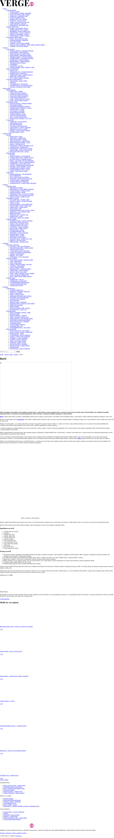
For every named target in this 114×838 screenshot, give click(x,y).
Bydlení (5, 184)
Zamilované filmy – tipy (16, 326)
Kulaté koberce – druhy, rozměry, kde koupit (22, 195)
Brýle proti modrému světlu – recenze (20, 308)
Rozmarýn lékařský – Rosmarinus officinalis (21, 50)
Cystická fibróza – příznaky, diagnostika (20, 13)
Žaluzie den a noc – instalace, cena (19, 214)
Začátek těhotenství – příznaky (18, 23)
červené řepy (20, 419)
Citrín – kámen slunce (16, 261)
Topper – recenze (14, 202)
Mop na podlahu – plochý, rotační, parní (20, 205)
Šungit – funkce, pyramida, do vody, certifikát (22, 273)
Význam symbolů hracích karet (18, 284)
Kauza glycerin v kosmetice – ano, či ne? (21, 118)
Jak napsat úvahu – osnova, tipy (18, 309)
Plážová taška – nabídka (16, 91)
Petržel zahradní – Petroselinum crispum (20, 55)
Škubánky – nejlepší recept (10, 816)
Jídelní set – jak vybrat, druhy (18, 240)
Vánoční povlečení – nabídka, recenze (20, 190)
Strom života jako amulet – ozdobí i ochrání (21, 248)
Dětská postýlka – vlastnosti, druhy (19, 242)
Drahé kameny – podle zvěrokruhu (19, 270)
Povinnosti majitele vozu (16, 290)
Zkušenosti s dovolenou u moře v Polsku (20, 296)
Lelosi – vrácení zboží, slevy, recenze (20, 99)
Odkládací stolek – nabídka (17, 235)
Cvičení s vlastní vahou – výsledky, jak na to (21, 157)
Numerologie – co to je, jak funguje (19, 257)
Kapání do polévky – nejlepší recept (12, 791)
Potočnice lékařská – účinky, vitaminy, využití (22, 67)
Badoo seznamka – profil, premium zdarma (21, 318)
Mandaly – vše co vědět (16, 255)
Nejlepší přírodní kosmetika (17, 112)
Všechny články (4, 780)
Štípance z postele (14, 11)
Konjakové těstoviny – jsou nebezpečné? (21, 174)
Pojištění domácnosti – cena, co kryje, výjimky (22, 210)
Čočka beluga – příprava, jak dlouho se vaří (21, 145)
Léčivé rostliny (11, 49)
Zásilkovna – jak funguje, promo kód (20, 291)
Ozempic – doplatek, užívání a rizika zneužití (22, 165)
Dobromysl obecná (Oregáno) (18, 63)
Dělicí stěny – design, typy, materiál (19, 217)
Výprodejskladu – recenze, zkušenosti (20, 335)
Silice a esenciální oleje (13, 69)
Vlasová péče (10, 120)
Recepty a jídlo (7, 133)
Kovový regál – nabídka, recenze (18, 228)
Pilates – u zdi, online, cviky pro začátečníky (21, 160)
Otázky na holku (14, 306)
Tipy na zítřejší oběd (15, 175)
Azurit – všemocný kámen (17, 267)
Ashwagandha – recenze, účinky (18, 81)
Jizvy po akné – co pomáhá (17, 111)
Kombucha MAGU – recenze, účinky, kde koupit (23, 183)
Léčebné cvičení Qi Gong (17, 249)
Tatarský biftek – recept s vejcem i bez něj (21, 150)
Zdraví (5, 8)
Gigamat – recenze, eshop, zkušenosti (20, 336)
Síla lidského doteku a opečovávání (12, 787)
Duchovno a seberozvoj (13, 245)
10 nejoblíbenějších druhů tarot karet (19, 282)
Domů (1, 354)
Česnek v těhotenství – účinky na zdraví (13, 793)
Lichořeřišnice (14, 64)
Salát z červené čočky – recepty (18, 139)
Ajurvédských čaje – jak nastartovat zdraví (21, 85)
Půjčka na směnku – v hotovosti (18, 315)
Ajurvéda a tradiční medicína (14, 79)
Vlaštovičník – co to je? (16, 66)
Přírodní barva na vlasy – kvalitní (18, 129)
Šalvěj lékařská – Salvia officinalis (19, 52)
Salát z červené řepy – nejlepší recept (19, 141)
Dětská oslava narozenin (16, 305)
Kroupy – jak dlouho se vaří (17, 144)
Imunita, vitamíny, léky (13, 26)
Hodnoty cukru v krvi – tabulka (18, 19)
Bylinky (5, 47)
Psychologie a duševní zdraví (14, 37)
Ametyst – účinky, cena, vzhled (18, 272)
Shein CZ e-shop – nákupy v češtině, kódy (21, 332)
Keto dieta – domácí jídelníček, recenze (20, 166)
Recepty (9, 135)
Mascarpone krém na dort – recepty (19, 151)
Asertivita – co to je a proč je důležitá (20, 43)
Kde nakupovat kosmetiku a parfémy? (20, 106)
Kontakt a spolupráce (5, 833)
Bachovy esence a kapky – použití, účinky (14, 785)
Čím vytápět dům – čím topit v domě (19, 199)
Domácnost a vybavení (13, 198)
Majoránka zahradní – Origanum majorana (21, 56)
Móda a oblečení (11, 90)
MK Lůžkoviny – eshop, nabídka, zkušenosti (22, 189)
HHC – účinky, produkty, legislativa (19, 78)
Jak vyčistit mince (14, 300)
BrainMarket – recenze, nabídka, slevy (20, 31)
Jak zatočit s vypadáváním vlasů (18, 126)
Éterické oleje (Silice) (9, 790)
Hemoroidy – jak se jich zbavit (18, 20)
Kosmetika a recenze (12, 102)
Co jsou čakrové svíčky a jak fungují (19, 251)
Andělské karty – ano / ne (17, 279)
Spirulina (5, 813)
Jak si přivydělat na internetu (17, 324)
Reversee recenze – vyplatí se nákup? (20, 345)
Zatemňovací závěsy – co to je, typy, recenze (22, 193)
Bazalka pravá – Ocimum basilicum (19, 60)
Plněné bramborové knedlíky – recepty (20, 142)
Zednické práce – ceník (16, 216)
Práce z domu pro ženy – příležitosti (19, 321)
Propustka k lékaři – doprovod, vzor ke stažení (22, 303)
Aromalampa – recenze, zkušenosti (19, 226)
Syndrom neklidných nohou (17, 17)
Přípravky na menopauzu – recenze (19, 34)
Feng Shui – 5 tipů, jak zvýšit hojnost (20, 246)
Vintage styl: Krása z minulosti (18, 93)
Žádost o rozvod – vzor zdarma (18, 302)
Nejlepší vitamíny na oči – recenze (19, 29)
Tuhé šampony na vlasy (16, 123)
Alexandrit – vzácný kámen (17, 266)
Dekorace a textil (11, 186)
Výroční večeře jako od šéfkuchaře (19, 181)
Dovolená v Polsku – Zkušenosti (12, 801)
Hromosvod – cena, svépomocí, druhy (20, 211)
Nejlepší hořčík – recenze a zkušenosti (20, 32)
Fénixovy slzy (13, 70)
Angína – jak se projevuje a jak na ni (19, 22)
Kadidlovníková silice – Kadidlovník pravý (21, 75)
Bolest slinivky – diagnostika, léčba (19, 25)
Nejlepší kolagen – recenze (17, 109)
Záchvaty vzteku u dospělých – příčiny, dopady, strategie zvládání (27, 44)
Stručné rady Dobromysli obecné (12, 800)
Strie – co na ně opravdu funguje (18, 117)
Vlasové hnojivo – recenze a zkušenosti (20, 127)
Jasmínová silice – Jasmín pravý (18, 73)
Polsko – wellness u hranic (17, 294)
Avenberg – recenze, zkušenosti (18, 339)
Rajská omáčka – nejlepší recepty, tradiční (21, 148)
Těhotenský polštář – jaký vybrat (18, 225)
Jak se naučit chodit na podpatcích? (19, 96)
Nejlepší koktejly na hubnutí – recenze (20, 168)
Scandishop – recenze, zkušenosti (19, 338)
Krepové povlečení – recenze (17, 192)
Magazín (5, 287)
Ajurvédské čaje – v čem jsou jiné (19, 84)
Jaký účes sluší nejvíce (16, 124)
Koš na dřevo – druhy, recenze (18, 237)
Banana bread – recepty (16, 136)
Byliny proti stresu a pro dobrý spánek (20, 53)
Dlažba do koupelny (15, 213)
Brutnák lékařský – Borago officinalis (20, 61)
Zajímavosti (10, 172)
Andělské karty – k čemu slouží (18, 281)
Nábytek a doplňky (12, 219)
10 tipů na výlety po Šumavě (17, 299)
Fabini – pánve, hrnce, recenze (18, 341)
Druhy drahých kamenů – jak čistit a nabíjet (21, 260)
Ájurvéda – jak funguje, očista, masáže (20, 87)
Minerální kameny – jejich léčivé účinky (20, 269)
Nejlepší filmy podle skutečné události (20, 320)
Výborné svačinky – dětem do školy (19, 180)
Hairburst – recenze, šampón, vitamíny (20, 130)
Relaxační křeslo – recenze (17, 234)
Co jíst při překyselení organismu (12, 819)
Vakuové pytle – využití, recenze (18, 207)
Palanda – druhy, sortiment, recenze (19, 223)
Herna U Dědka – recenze (10, 804)
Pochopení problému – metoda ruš (19, 40)
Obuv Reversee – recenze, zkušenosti (20, 348)
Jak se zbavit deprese (15, 41)
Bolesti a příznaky (11, 10)
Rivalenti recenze (14, 347)
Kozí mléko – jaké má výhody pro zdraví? (21, 178)
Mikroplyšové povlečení (16, 187)
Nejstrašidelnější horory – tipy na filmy (20, 327)
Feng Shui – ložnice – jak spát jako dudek (21, 201)
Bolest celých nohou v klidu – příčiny (20, 14)
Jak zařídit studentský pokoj (17, 231)
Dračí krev (13, 82)
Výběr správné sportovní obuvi (18, 97)
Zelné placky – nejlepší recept (18, 138)
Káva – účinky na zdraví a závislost (19, 177)
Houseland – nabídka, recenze (18, 342)
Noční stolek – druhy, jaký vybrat (19, 222)
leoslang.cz (19, 836)
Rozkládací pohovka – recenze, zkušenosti (21, 220)
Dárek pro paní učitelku (16, 293)
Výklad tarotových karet (16, 285)
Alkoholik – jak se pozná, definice (19, 46)
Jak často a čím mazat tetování (18, 115)
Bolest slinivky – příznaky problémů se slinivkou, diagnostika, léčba (21, 806)
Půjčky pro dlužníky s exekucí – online (20, 312)
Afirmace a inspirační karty (17, 254)
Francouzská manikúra (16, 105)
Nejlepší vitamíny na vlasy (17, 132)
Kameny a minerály (12, 258)
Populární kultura (11, 311)
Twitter (2, 599)
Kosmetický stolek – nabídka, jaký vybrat (21, 239)
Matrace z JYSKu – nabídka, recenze (20, 196)
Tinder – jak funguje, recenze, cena (19, 317)
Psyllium (12, 154)
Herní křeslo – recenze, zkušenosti (19, 232)
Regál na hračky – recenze (17, 229)
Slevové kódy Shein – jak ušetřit (18, 344)
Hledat (18, 351)
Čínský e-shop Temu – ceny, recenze (19, 330)
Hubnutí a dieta (11, 153)
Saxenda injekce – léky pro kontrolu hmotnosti (22, 162)
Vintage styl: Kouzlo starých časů (19, 94)
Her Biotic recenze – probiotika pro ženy (20, 159)
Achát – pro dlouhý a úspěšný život (19, 275)
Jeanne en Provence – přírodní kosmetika (21, 103)
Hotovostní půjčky (15, 314)
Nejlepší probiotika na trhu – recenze (19, 169)
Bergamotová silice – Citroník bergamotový (21, 72)
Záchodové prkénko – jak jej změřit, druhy (21, 204)
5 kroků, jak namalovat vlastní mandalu (20, 252)
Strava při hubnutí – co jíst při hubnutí (20, 156)
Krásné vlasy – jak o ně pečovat (18, 121)
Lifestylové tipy (11, 288)
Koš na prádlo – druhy (16, 208)
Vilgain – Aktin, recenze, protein (18, 171)
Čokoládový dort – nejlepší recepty (19, 147)
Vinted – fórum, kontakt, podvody (19, 100)
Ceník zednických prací (9, 803)
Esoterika (5, 243)
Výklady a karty (11, 278)
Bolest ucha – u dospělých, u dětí (18, 16)
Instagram (6, 599)
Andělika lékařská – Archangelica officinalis (21, 58)
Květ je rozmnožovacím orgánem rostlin (13, 788)
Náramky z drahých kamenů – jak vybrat (21, 264)
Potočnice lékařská (8, 798)
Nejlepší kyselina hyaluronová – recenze (20, 108)
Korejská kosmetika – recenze (18, 114)
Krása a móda (7, 88)
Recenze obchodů (11, 329)
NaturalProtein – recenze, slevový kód (20, 163)
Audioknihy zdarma (15, 323)
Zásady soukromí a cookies (19, 833)
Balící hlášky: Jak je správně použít (19, 297)
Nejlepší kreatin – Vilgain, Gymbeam (20, 35)
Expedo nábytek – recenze (17, 333)
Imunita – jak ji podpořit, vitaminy (19, 28)
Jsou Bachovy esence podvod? (11, 815)
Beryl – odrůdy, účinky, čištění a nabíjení (21, 276)
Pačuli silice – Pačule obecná (17, 76)
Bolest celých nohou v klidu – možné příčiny (15, 818)
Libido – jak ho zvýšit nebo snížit (19, 38)
